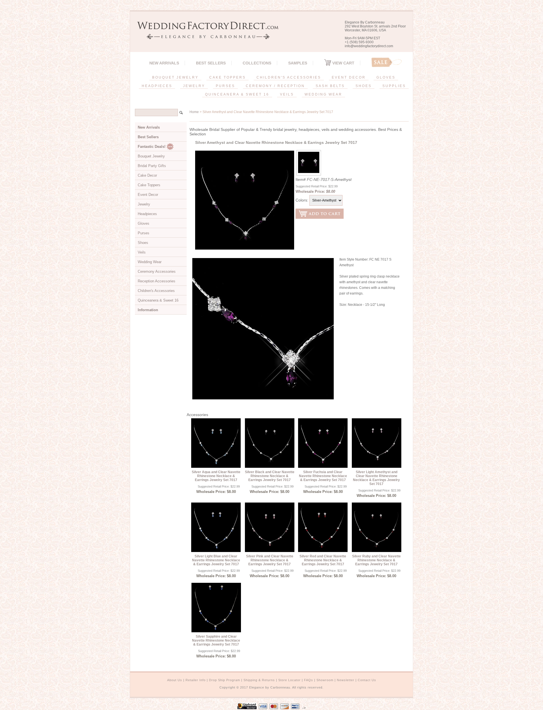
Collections (257, 63)
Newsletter (345, 680)
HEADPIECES (157, 86)
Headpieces (147, 214)
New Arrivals (164, 63)
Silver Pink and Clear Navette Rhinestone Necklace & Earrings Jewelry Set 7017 (269, 560)
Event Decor (148, 194)
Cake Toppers (149, 185)
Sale (386, 62)
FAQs (308, 680)
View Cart (342, 63)
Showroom (324, 680)
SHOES (363, 86)
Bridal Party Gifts (152, 166)
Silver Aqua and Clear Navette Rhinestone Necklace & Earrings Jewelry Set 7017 (216, 476)
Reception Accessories (156, 281)
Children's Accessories (156, 291)
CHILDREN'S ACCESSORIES (289, 77)
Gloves (143, 223)
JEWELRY (194, 86)
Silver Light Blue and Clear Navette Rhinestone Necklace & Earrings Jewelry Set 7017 (216, 560)
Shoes (143, 243)
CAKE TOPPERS (227, 77)
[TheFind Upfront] (247, 707)
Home (194, 112)
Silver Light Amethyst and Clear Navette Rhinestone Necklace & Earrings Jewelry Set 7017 (376, 478)
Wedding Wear (149, 262)
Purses (143, 233)
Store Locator (289, 680)
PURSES (225, 86)
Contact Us (367, 680)
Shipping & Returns (259, 680)
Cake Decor (147, 175)
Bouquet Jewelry (151, 156)
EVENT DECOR (349, 77)
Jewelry (144, 204)
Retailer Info (196, 680)
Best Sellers (211, 63)
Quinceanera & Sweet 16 (158, 300)
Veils (142, 252)
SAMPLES (297, 63)
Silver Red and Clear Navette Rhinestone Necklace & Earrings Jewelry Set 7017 (322, 560)
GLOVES (385, 77)
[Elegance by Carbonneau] (205, 35)
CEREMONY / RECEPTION (275, 86)
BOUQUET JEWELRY (175, 77)
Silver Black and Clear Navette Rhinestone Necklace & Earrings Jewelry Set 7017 (269, 476)
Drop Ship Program (224, 680)
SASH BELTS (330, 86)
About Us (174, 680)
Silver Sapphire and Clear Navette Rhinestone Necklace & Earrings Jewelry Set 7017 (216, 640)
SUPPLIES (394, 86)
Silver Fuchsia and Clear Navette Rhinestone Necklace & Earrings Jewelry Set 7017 (323, 476)
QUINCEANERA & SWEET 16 (237, 94)
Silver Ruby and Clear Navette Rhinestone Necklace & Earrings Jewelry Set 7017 (376, 560)
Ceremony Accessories (157, 271)
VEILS (287, 94)
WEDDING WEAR (323, 94)
